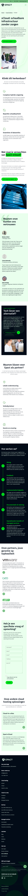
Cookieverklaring (4, 888)
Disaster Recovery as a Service (7, 814)
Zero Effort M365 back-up (6, 807)
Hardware (3, 795)
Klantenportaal (23, 1)
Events (2, 841)
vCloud (2, 785)
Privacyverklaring (5, 886)
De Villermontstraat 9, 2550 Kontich (8, 766)
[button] (12, 1)
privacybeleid (10, 678)
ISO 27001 (16, 1)
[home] (6, 5)
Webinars (3, 839)
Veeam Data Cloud (5, 812)
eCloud (2, 783)
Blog (2, 834)
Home (2, 12)
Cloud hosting (9, 12)
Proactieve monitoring (6, 827)
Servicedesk (3, 822)
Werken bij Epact (4, 851)
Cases (2, 836)
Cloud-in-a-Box (4, 788)
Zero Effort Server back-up (6, 810)
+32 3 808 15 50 (4, 775)
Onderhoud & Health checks (7, 824)
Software (3, 797)
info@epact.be (4, 773)
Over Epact (3, 848)
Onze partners (4, 856)
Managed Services (5, 800)
